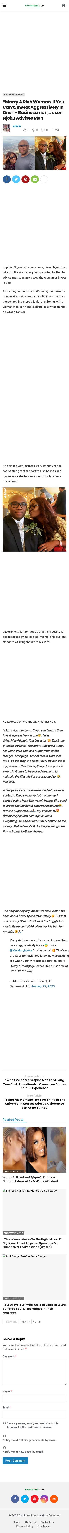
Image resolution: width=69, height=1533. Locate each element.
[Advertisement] (34, 51)
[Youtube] (35, 1499)
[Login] (63, 5)
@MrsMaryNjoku (21, 950)
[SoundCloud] (54, 1499)
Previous (11, 1322)
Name (7, 1391)
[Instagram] (44, 1499)
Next (25, 1322)
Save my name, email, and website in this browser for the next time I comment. (32, 1425)
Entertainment (14, 94)
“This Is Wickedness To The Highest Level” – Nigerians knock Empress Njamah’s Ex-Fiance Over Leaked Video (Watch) (33, 1243)
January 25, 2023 (43, 986)
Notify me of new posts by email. (23, 1451)
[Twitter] (25, 1499)
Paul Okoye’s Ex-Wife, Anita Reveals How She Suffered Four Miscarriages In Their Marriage (34, 1309)
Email (7, 1407)
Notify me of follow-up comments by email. (29, 1440)
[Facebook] (15, 1499)
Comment (10, 1356)
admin (17, 126)
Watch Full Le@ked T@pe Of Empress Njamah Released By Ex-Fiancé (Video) (30, 1179)
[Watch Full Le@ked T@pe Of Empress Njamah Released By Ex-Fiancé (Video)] (34, 1150)
